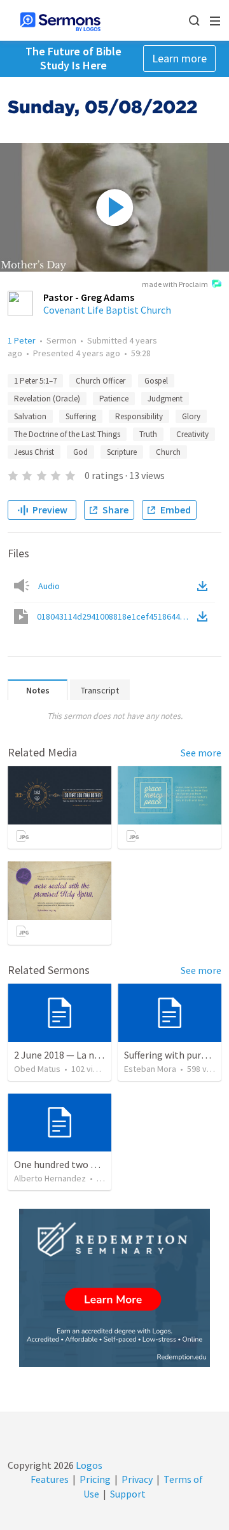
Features (50, 1479)
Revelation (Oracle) (47, 398)
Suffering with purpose (173, 1054)
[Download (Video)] (205, 616)
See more (201, 752)
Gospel (156, 380)
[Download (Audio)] (205, 585)
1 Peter (22, 340)
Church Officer (100, 380)
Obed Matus (37, 1068)
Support (128, 1493)
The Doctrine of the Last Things (67, 434)
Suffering (81, 416)
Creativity (192, 434)
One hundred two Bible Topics (79, 1164)
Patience (113, 398)
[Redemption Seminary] (114, 1288)
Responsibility (139, 416)
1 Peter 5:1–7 (35, 380)
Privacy (137, 1479)
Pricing (95, 1479)
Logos (88, 1465)
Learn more (179, 58)
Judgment (165, 398)
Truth (148, 434)
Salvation (30, 416)
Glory (191, 416)
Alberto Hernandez (50, 1178)
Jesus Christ (34, 452)
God (80, 452)
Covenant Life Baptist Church (107, 309)
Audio (49, 586)
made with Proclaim (175, 284)
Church (168, 452)
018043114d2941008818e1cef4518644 (116, 616)
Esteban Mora (150, 1068)
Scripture (122, 452)
